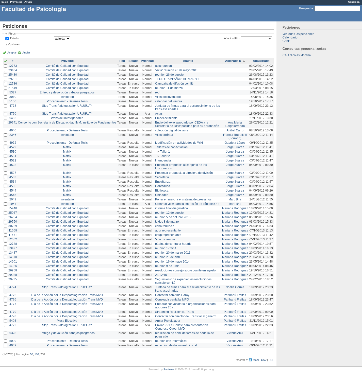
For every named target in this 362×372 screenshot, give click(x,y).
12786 (12, 83)
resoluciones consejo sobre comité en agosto (185, 270)
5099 (12, 341)
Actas (159, 113)
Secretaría (162, 177)
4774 (12, 287)
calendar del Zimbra (168, 101)
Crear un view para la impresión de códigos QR (187, 204)
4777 (12, 304)
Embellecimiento (166, 118)
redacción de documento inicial (176, 345)
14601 (12, 261)
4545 (12, 195)
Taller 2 (165, 156)
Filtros (12, 33)
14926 (12, 266)
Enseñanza (162, 181)
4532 (12, 160)
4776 (12, 299)
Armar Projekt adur (167, 320)
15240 (12, 208)
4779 (12, 312)
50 (31, 354)
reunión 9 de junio (167, 266)
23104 (12, 70)
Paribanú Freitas (235, 295)
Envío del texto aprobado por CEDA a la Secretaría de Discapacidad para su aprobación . (188, 124)
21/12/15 (161, 275)
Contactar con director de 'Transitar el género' (185, 316)
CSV (263, 359)
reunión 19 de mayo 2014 (172, 261)
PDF (271, 359)
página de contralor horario (173, 244)
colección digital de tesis (171, 130)
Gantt (286, 41)
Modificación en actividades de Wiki (179, 142)
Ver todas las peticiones (298, 34)
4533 (12, 177)
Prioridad (147, 61)
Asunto (188, 61)
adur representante (168, 230)
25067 (12, 212)
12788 (12, 244)
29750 (12, 221)
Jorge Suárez (235, 147)
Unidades (161, 195)
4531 (12, 156)
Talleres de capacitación (171, 147)
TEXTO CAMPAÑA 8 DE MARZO (176, 79)
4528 (12, 165)
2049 (12, 199)
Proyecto (67, 61)
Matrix (67, 147)
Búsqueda (306, 8)
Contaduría (162, 186)
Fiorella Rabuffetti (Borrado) (235, 136)
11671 (13, 235)
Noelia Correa (235, 287)
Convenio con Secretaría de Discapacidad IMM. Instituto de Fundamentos (67, 122)
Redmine (169, 369)
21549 (12, 88)
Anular (26, 52)
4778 (12, 316)
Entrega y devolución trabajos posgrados (67, 92)
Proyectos (16, 1)
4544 (12, 190)
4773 (12, 105)
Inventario (67, 97)
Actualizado (261, 61)
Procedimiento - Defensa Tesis (67, 101)
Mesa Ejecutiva (67, 320)
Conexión (354, 1)
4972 (12, 142)
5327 (12, 92)
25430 (12, 74)
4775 (12, 295)
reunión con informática (171, 341)
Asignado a (233, 61)
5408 (12, 320)
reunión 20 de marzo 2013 (173, 252)
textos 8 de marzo (167, 221)
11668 (13, 230)
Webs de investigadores (67, 118)
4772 (12, 325)
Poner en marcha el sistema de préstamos (183, 199)
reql (157, 92)
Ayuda (28, 1)
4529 (12, 147)
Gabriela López (235, 142)
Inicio (4, 1)
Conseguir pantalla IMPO (172, 299)
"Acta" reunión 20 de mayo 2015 (176, 70)
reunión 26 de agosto (169, 74)
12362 (12, 239)
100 (36, 354)
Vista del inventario (168, 97)
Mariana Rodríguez (235, 208)
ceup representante (168, 235)
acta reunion (163, 66)
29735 (12, 279)
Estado (14, 38)
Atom (256, 359)
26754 (12, 217)
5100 (12, 101)
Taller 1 (165, 151)
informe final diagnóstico (171, 208)
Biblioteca (161, 190)
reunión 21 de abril (168, 257)
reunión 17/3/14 (165, 248)
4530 (12, 151)
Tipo (122, 61)
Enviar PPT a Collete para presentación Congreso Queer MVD (181, 326)
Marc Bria (235, 199)
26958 (12, 270)
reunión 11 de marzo (169, 88)
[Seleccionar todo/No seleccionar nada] (5, 61)
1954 (12, 204)
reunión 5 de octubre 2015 (173, 217)
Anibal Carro (235, 130)
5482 (12, 118)
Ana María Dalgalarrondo (235, 124)
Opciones (14, 44)
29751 (12, 79)
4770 (12, 113)
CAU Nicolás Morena (296, 55)
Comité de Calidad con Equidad (67, 66)
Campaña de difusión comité (174, 83)
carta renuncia (164, 226)
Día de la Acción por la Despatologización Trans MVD (67, 295)
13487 (12, 252)
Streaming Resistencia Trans (174, 312)
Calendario (289, 37)
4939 (12, 345)
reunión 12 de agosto (169, 212)
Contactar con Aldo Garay (172, 295)
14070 (12, 257)
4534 (12, 181)
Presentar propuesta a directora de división (184, 173)
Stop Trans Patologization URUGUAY (67, 105)
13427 (12, 248)
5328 (12, 333)
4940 (12, 130)
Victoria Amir (235, 333)
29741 (12, 122)
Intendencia (163, 160)
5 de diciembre (165, 239)
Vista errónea (164, 135)
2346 (12, 135)
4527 (12, 173)
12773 (12, 66)
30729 (12, 226)
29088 (12, 275)
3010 (12, 97)
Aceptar (12, 52)
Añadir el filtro (232, 38)
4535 (12, 186)
